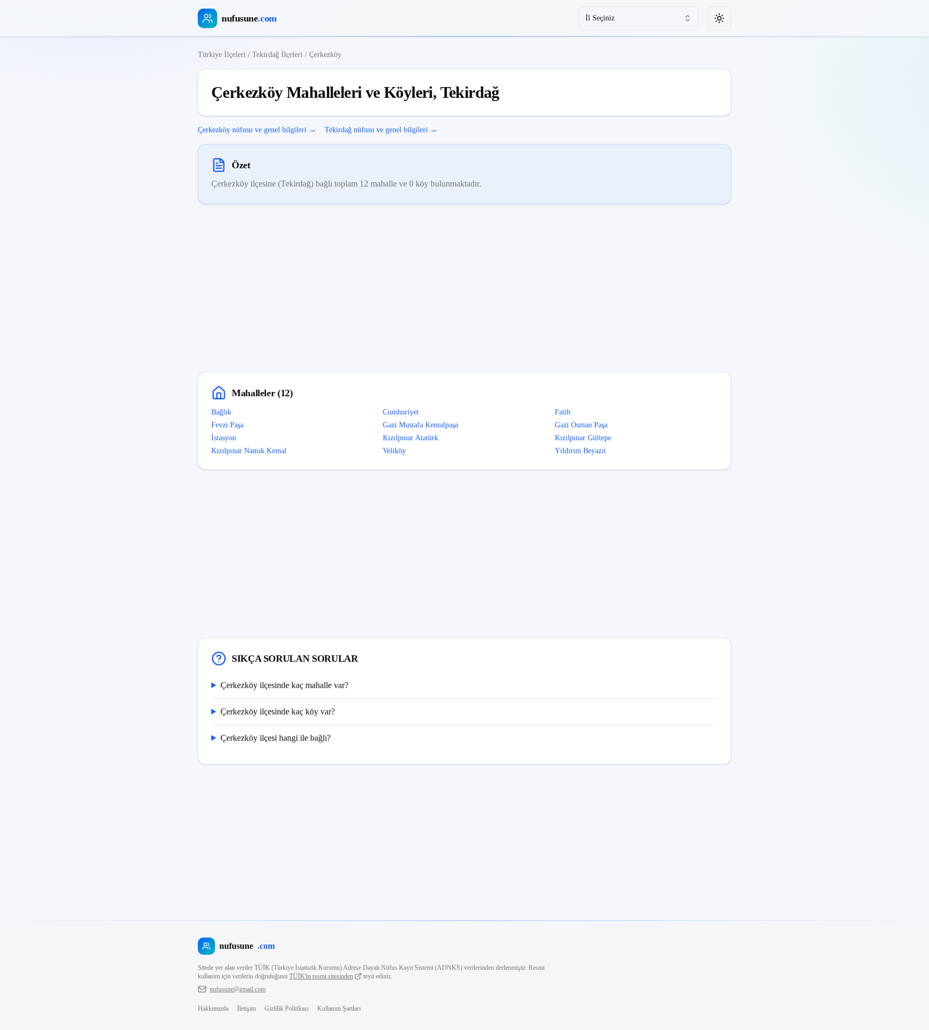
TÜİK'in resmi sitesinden (321, 976)
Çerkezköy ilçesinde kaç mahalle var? (284, 685)
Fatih (562, 412)
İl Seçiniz (599, 18)
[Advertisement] (464, 288)
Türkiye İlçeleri (222, 55)
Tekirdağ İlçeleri (277, 55)
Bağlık (221, 412)
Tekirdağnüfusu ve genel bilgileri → (381, 130)
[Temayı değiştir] (719, 18)
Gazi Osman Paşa (581, 425)
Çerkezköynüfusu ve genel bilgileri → (257, 130)
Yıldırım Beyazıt (580, 451)
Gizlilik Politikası (287, 1008)
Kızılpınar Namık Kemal (249, 451)
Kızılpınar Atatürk (410, 438)
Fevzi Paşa (227, 425)
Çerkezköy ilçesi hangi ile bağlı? (275, 737)
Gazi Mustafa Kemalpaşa (420, 425)
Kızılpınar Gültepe (583, 438)
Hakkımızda (213, 1008)
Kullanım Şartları (339, 1008)
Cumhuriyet (401, 412)
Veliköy (394, 451)
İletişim (246, 1008)
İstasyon (223, 438)
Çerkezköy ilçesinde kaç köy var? (277, 711)
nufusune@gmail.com (238, 989)
